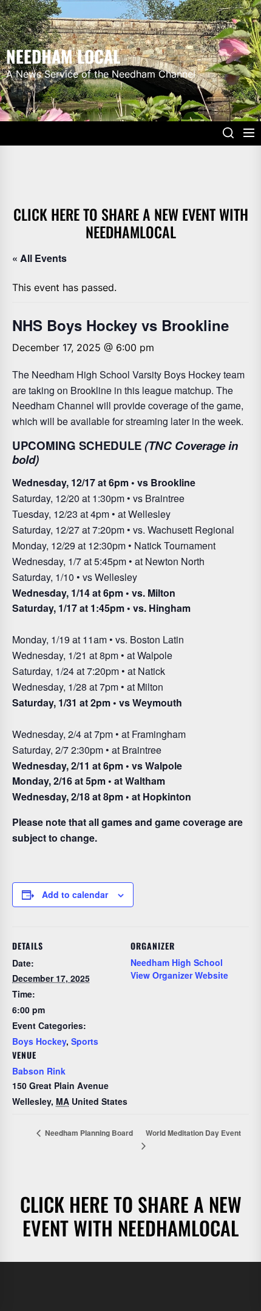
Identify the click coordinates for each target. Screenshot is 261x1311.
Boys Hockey (39, 1041)
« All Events (39, 258)
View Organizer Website (179, 975)
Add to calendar (75, 894)
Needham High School (176, 962)
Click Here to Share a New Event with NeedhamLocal (130, 223)
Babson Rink (39, 1071)
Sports (84, 1041)
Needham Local (63, 55)
